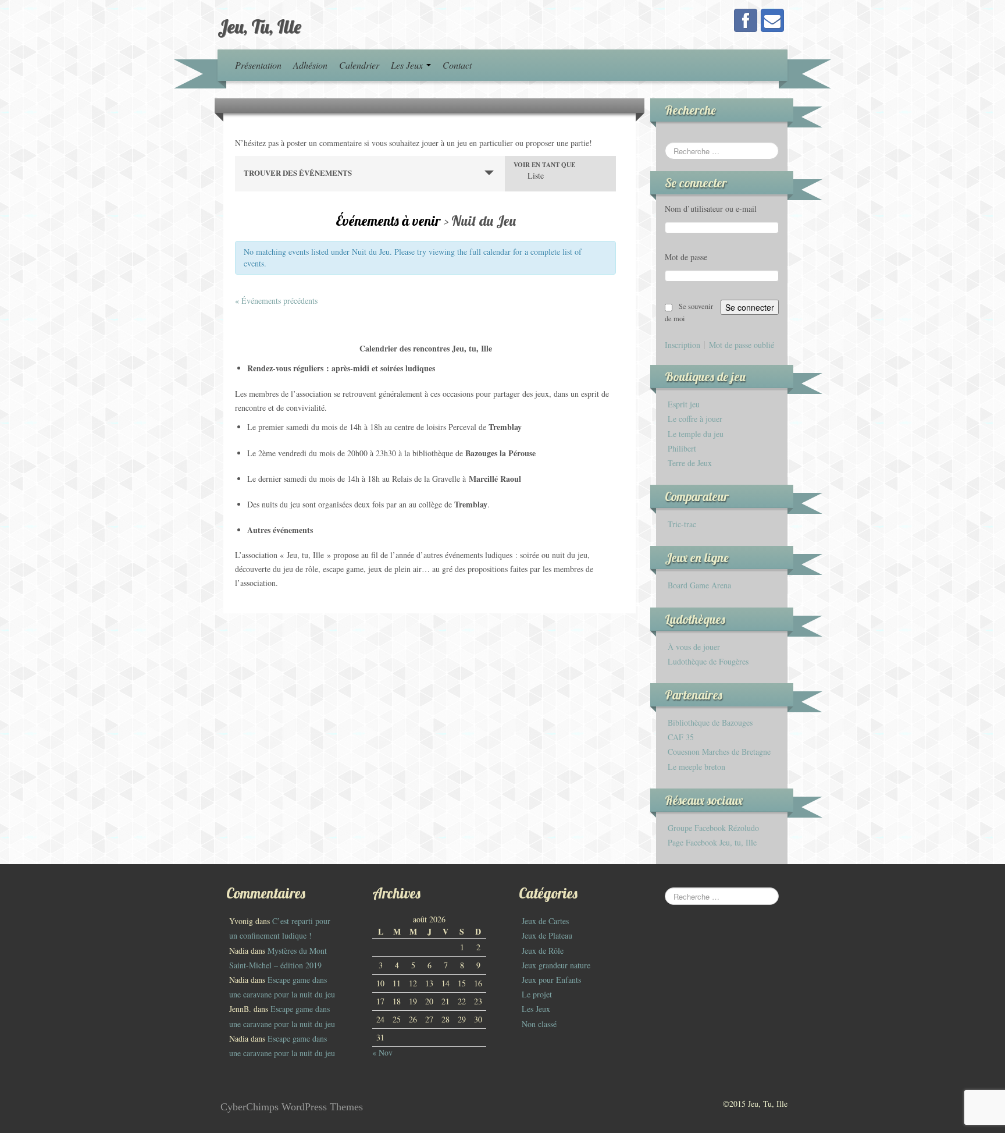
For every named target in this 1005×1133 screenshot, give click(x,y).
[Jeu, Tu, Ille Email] (772, 20)
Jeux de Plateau (547, 935)
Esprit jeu (684, 404)
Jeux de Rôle (543, 950)
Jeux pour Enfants (551, 979)
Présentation (258, 65)
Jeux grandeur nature (556, 965)
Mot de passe (686, 256)
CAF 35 (681, 737)
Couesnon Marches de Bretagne (719, 751)
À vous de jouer (694, 646)
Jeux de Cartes (545, 920)
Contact (457, 65)
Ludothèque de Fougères (708, 661)
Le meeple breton (696, 766)
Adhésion (310, 65)
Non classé (539, 1023)
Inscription (682, 345)
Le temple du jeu (696, 433)
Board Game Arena (699, 585)
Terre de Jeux (690, 462)
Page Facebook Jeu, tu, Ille (712, 842)
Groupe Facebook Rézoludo (713, 827)
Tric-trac (682, 524)
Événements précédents (276, 300)
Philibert (682, 448)
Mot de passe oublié (741, 345)
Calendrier (359, 65)
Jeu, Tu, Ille (259, 26)
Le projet (537, 994)
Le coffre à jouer (695, 418)
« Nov (382, 1052)
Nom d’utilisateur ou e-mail (711, 208)
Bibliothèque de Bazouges (710, 722)
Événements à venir (390, 220)
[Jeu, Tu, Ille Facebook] (745, 20)
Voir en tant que (544, 165)
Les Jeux (408, 65)
